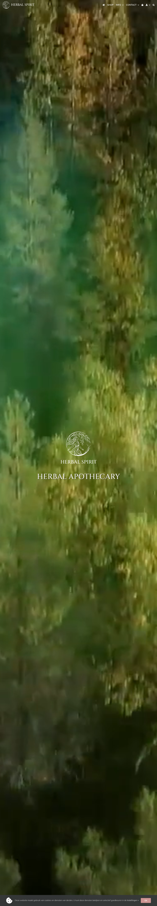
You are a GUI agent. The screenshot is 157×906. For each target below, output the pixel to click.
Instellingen (132, 900)
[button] (154, 5)
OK (145, 900)
